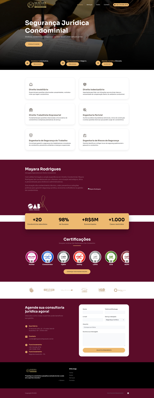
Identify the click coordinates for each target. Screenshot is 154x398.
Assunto (85, 324)
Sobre (98, 5)
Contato (106, 5)
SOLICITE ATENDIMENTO (103, 350)
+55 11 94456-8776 (122, 5)
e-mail (85, 317)
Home (81, 5)
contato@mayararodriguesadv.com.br (41, 339)
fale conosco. (37, 64)
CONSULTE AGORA (33, 44)
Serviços (89, 5)
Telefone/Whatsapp (111, 309)
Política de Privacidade (115, 393)
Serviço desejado (110, 317)
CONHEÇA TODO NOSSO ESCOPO (77, 271)
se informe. (107, 64)
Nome (85, 309)
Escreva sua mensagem (90, 332)
